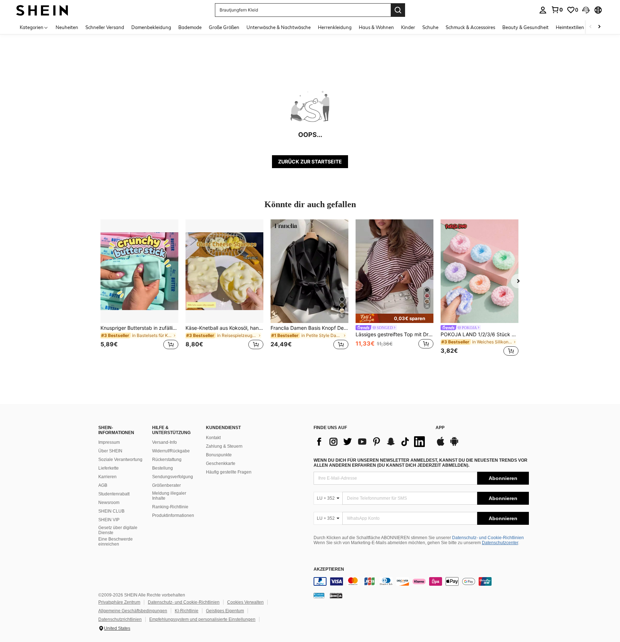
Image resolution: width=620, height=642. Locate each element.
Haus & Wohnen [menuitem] (376, 27)
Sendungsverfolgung (172, 476)
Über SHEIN (110, 450)
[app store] (441, 444)
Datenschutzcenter (500, 542)
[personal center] (543, 10)
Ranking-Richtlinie (170, 506)
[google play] (454, 444)
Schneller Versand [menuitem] (104, 27)
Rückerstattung (167, 459)
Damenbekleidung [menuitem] (151, 27)
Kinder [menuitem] (408, 27)
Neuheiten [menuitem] (67, 27)
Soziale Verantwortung (120, 459)
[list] (371, 441)
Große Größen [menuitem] (224, 27)
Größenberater (166, 485)
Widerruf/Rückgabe (171, 450)
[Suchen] (398, 10)
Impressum (109, 442)
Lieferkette (108, 468)
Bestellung (162, 468)
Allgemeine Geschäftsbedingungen (132, 610)
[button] (586, 10)
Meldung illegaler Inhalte (169, 496)
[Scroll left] (590, 27)
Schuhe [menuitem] (430, 27)
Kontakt (213, 437)
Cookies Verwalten (245, 602)
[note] (394, 318)
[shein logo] (42, 10)
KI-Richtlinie (186, 610)
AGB (102, 485)
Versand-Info (164, 442)
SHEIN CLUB (111, 511)
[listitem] (139, 288)
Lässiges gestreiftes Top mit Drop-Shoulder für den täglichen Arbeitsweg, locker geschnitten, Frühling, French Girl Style (394, 334)
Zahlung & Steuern (224, 446)
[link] (557, 9)
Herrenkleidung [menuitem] (335, 27)
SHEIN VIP (108, 519)
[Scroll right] (599, 27)
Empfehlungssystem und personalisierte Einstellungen (202, 619)
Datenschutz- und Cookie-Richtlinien (488, 537)
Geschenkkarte (220, 463)
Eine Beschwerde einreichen (115, 542)
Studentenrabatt (114, 493)
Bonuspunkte (219, 454)
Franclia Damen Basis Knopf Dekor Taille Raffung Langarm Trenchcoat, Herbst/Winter (309, 328)
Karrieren (107, 476)
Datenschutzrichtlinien (120, 619)
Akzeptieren (329, 569)
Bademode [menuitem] (190, 27)
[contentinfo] (421, 581)
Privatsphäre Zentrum (119, 602)
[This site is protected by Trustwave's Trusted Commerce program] (319, 595)
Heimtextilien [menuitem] (570, 27)
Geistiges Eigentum (225, 610)
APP (440, 427)
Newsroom (108, 502)
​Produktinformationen (173, 515)
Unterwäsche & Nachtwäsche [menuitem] (278, 27)
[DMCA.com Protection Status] (336, 595)
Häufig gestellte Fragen (229, 472)
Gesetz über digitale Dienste (117, 530)
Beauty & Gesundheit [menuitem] (525, 27)
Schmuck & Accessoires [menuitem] (470, 27)
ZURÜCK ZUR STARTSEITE (310, 161)
